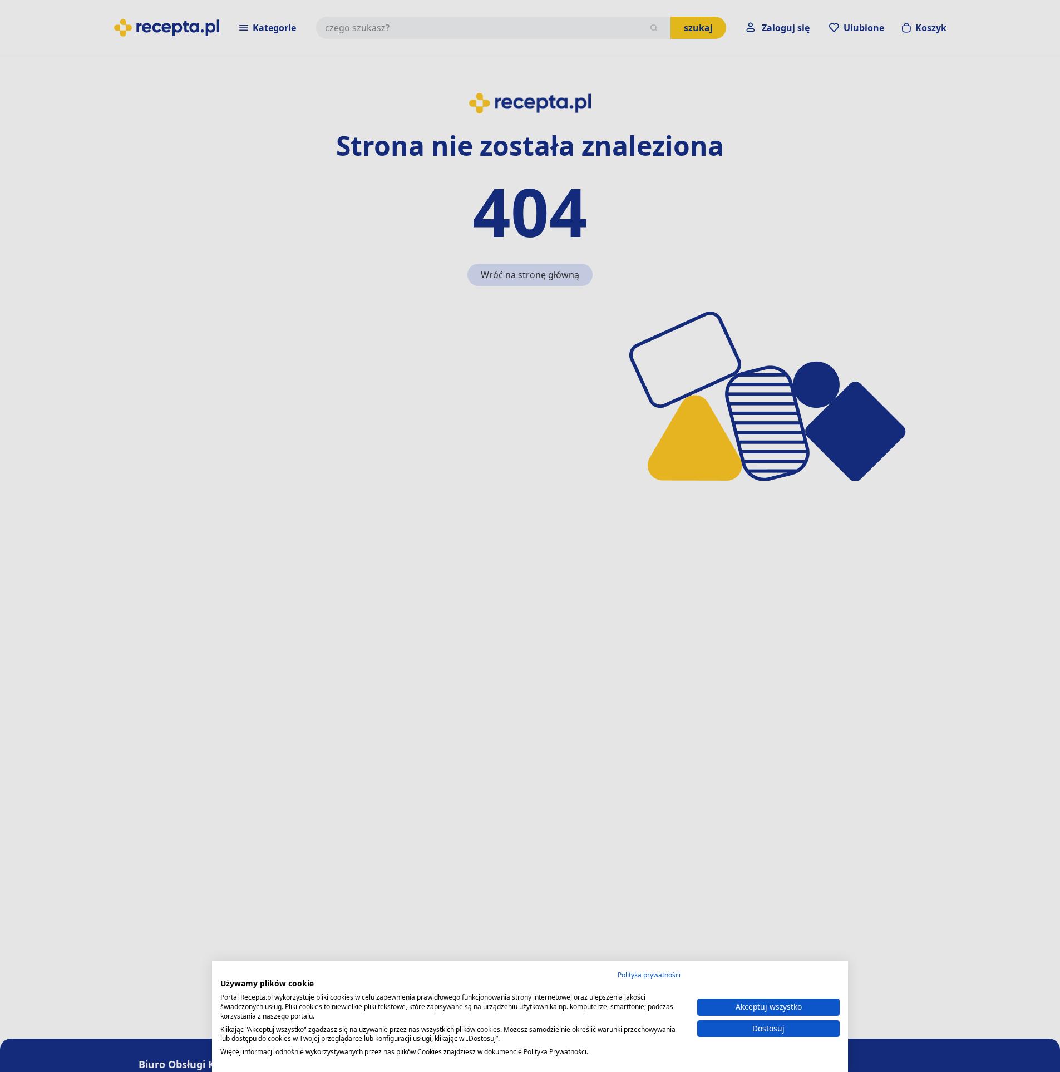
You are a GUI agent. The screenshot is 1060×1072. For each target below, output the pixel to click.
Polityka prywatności (649, 975)
